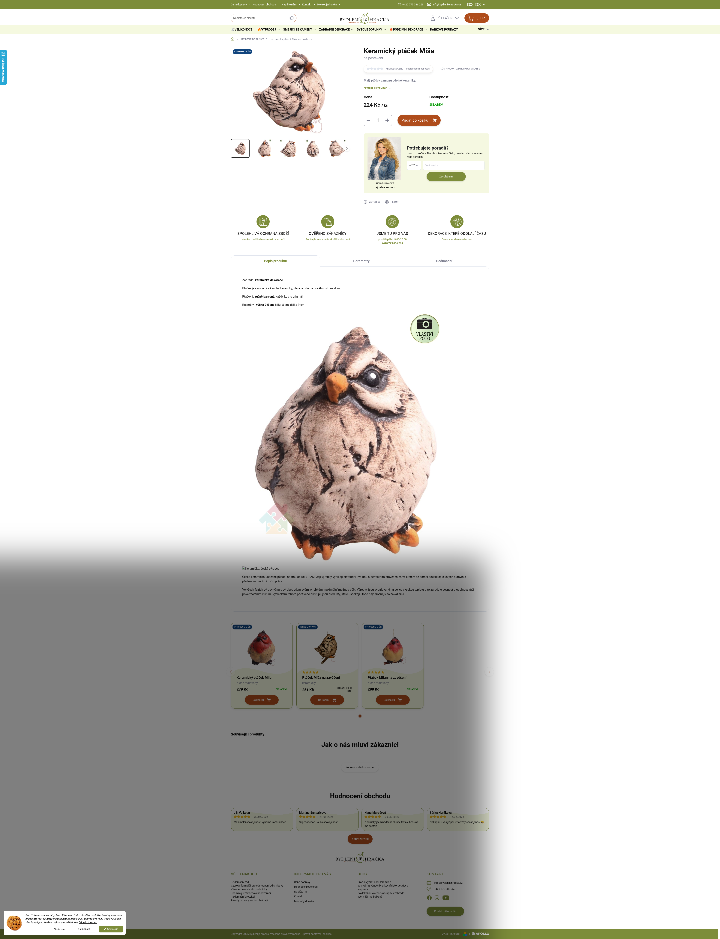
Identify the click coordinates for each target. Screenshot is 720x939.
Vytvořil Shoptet (451, 933)
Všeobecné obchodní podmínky (249, 889)
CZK (478, 4)
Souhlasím (112, 929)
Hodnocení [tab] (444, 261)
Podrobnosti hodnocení (418, 68)
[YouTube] (446, 897)
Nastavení (59, 929)
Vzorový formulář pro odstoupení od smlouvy (257, 885)
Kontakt (306, 4)
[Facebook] (429, 897)
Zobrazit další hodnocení (360, 767)
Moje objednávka (327, 4)
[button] (360, 716)
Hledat (292, 18)
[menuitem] (243, 29)
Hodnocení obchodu (264, 4)
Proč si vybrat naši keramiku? (375, 882)
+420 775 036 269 (444, 888)
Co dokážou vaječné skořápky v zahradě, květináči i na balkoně (381, 895)
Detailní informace (375, 88)
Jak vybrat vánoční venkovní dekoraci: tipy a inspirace (383, 887)
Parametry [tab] (361, 261)
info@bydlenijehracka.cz (448, 882)
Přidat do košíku (414, 120)
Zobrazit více (360, 839)
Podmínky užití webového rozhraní (251, 893)
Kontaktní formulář (445, 911)
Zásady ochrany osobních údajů (249, 900)
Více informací (88, 922)
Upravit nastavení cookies (317, 933)
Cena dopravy (239, 4)
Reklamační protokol (243, 896)
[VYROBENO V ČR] (262, 647)
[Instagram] (437, 897)
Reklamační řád (240, 882)
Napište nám (289, 4)
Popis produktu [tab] (275, 261)
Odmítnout (84, 929)
